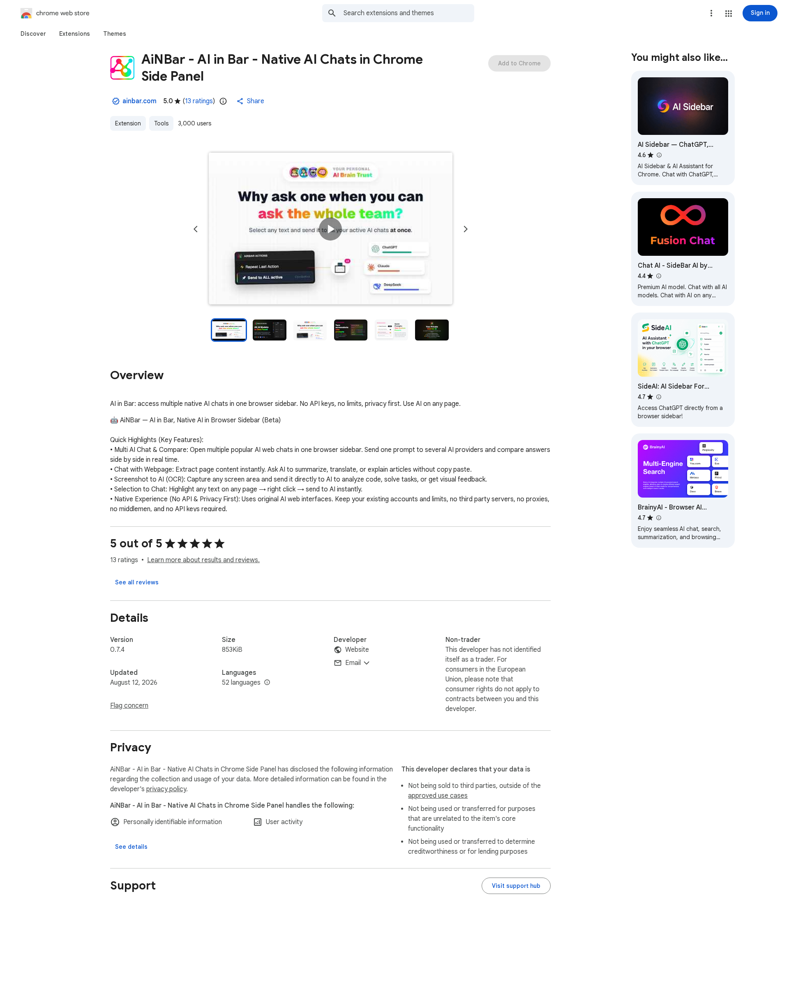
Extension (128, 123)
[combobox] (409, 13)
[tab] (33, 33)
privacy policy (166, 789)
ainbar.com (139, 101)
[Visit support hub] (516, 886)
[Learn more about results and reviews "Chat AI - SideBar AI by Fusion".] (658, 276)
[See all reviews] (137, 582)
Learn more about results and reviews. (203, 560)
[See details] (131, 847)
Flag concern (129, 706)
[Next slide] (465, 229)
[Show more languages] (267, 683)
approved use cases (438, 796)
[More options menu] (711, 13)
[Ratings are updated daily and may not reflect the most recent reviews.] (223, 101)
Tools (161, 123)
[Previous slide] (195, 229)
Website (357, 650)
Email (353, 663)
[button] (728, 13)
